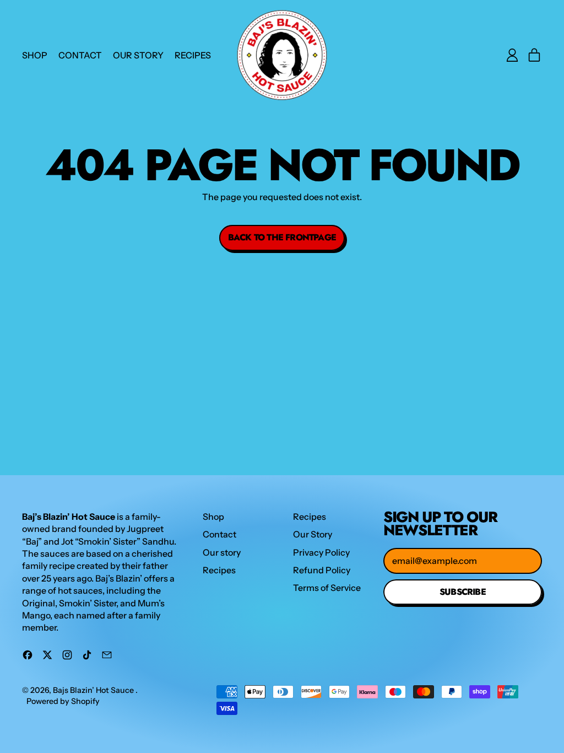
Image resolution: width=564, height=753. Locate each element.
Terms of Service (327, 587)
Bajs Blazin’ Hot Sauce (94, 690)
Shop (34, 55)
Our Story (312, 534)
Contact (80, 55)
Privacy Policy (321, 552)
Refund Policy (321, 569)
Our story (138, 55)
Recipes (193, 55)
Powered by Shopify (63, 701)
